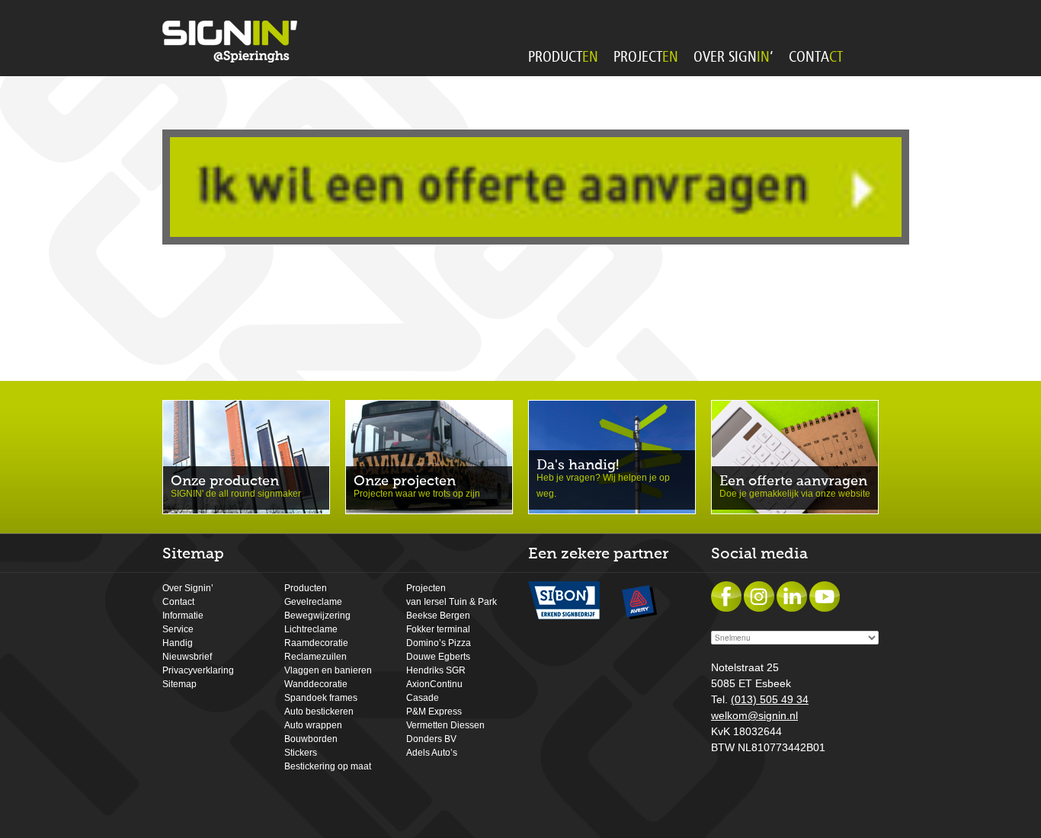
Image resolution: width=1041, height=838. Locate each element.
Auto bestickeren (319, 711)
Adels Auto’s (431, 752)
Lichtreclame (311, 629)
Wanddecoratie (316, 684)
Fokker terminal (438, 629)
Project (645, 57)
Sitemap (179, 684)
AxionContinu (434, 684)
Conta (816, 57)
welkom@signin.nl (754, 715)
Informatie (182, 615)
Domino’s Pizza (438, 643)
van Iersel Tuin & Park (451, 602)
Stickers (300, 752)
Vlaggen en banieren (328, 670)
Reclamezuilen (315, 656)
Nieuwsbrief (187, 656)
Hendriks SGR (436, 670)
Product (563, 57)
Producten (305, 588)
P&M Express (434, 711)
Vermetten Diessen (445, 725)
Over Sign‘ (733, 57)
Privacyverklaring (198, 670)
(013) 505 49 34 (770, 699)
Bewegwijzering (317, 615)
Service (178, 629)
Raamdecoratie (316, 643)
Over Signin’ (187, 588)
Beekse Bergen (438, 615)
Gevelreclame (313, 602)
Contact (178, 602)
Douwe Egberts (438, 656)
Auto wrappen (313, 725)
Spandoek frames (320, 697)
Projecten (426, 588)
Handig (177, 643)
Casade (422, 697)
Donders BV (431, 739)
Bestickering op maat (327, 766)
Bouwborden (311, 739)
